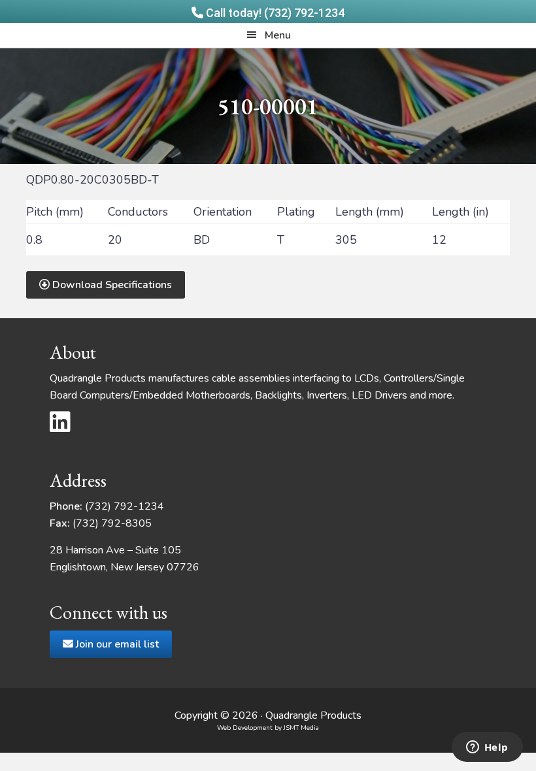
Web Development (245, 727)
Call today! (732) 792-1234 (273, 13)
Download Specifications (111, 285)
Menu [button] (278, 35)
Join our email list (116, 644)
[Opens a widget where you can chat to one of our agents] (487, 748)
